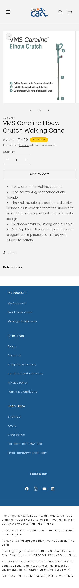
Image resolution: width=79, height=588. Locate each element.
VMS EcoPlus (23, 519)
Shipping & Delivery (22, 364)
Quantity (9, 152)
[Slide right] (48, 110)
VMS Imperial (41, 519)
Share (12, 252)
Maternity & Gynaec (36, 565)
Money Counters (57, 540)
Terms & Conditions (22, 392)
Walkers (52, 576)
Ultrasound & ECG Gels (33, 555)
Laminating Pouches (59, 530)
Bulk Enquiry (12, 267)
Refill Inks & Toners (42, 523)
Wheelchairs (67, 576)
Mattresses (56, 565)
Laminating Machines (30, 530)
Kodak (44, 515)
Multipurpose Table (32, 540)
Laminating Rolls (12, 534)
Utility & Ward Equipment (55, 569)
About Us (14, 355)
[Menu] (8, 12)
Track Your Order (20, 312)
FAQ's (12, 426)
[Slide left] (31, 110)
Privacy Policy (18, 382)
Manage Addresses (22, 321)
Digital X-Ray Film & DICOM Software (38, 551)
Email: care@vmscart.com (27, 453)
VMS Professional (62, 519)
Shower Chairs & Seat (31, 576)
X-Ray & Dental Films (62, 555)
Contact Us (16, 435)
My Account (16, 303)
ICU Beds (15, 565)
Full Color (32, 515)
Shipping (24, 145)
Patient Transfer (28, 569)
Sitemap (14, 417)
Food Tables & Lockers (39, 561)
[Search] (60, 12)
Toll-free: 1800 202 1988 (25, 444)
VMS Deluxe (57, 515)
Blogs (12, 346)
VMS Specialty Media (15, 523)
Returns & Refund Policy (25, 373)
